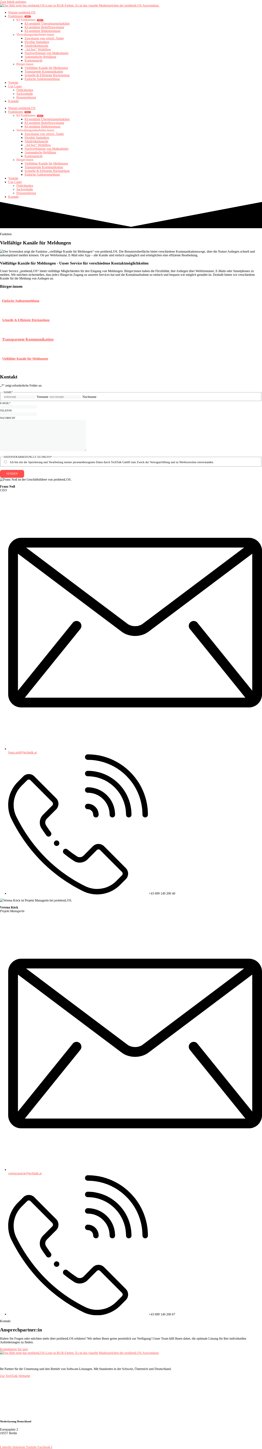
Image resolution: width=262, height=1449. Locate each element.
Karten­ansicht (33, 60)
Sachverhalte (24, 93)
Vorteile (13, 82)
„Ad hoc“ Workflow (38, 49)
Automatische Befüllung (40, 56)
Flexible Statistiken (37, 42)
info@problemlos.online (23, 1395)
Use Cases (15, 86)
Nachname (89, 397)
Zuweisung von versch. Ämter (44, 38)
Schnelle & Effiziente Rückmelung (47, 75)
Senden (12, 473)
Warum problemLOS (21, 12)
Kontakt (13, 101)
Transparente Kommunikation (44, 71)
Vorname (42, 397)
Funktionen (19, 16)
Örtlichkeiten (24, 90)
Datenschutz (8, 1440)
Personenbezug (26, 97)
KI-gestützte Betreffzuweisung (44, 27)
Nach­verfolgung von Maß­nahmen (46, 53)
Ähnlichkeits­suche (36, 45)
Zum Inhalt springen (13, 1)
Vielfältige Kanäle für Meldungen (46, 68)
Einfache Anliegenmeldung (42, 79)
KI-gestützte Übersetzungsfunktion (47, 23)
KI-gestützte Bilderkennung (42, 31)
